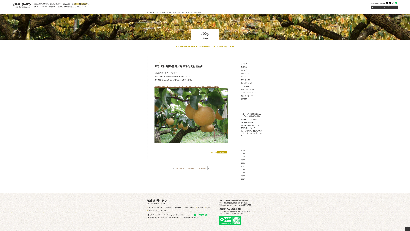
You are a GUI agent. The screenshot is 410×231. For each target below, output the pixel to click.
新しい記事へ (202, 168)
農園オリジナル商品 (248, 89)
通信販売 (244, 99)
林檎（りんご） (245, 80)
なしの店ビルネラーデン (21, 5)
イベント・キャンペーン (248, 93)
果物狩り (52, 7)
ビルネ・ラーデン (233, 200)
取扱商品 (59, 7)
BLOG (84, 7)
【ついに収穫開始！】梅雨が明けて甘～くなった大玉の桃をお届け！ (251, 133)
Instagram (182, 215)
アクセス (78, 7)
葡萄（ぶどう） (245, 73)
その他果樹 (245, 86)
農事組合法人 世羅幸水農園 (230, 209)
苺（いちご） (244, 77)
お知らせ (244, 64)
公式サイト (192, 217)
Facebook (159, 215)
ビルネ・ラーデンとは (40, 7)
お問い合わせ (153, 210)
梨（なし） (175, 13)
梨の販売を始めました (248, 122)
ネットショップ (384, 7)
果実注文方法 (69, 7)
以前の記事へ (180, 168)
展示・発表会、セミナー (248, 96)
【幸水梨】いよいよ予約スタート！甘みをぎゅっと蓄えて (251, 127)
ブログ (169, 13)
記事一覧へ (191, 168)
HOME (156, 13)
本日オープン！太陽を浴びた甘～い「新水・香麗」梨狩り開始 (251, 115)
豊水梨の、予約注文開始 (249, 119)
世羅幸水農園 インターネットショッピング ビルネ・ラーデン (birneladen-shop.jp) (186, 86)
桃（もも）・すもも (246, 83)
